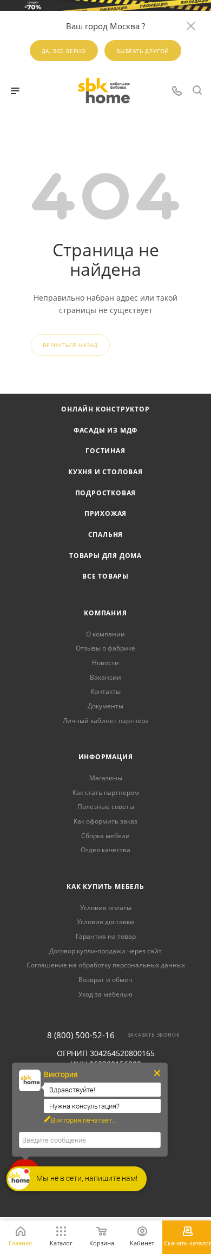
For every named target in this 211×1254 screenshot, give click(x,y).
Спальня (105, 534)
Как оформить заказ (105, 821)
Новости (105, 662)
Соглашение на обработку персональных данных (106, 965)
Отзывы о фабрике (105, 648)
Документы (105, 706)
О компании (105, 634)
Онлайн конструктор (105, 409)
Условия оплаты (105, 907)
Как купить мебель (105, 886)
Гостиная (105, 450)
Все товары (105, 576)
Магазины (105, 777)
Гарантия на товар (106, 936)
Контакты (105, 691)
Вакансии (105, 677)
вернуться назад (70, 345)
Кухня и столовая (105, 471)
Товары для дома (105, 555)
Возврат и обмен (105, 979)
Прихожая (105, 513)
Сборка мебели (105, 835)
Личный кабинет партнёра (106, 720)
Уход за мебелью (105, 994)
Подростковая (105, 492)
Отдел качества (105, 849)
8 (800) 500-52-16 (81, 1035)
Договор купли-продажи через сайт (105, 951)
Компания (105, 613)
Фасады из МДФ (105, 430)
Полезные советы (105, 806)
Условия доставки (105, 921)
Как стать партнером (105, 792)
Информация (105, 756)
